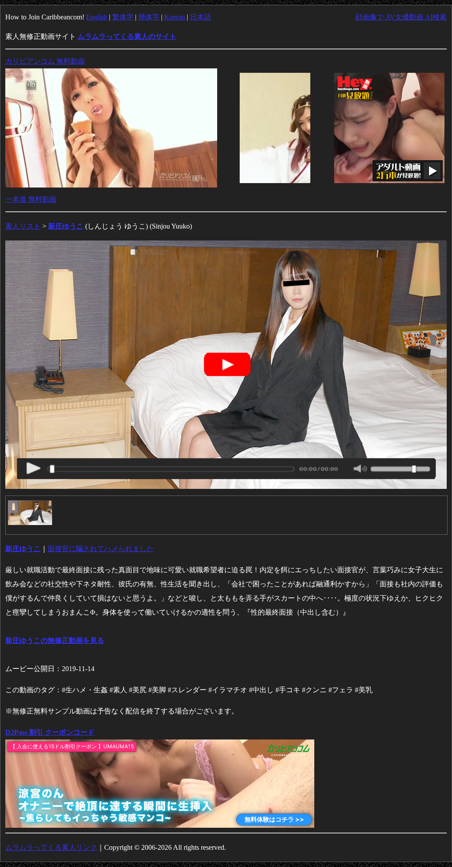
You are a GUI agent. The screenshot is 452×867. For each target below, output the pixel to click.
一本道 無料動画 (30, 199)
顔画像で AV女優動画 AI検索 (401, 17)
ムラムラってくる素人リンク (51, 847)
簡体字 (148, 17)
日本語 (200, 17)
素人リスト (23, 226)
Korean (174, 17)
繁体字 (122, 17)
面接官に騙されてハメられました (101, 548)
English (96, 17)
